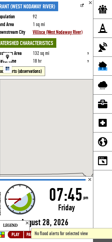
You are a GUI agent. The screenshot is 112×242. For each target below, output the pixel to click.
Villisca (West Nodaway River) (57, 32)
